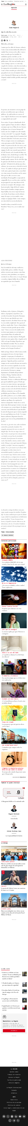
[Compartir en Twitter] (7, 40)
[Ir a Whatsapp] (10, 1120)
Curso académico (9, 1)
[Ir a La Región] (9, 4)
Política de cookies (14, 1105)
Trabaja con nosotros (14, 1074)
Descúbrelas (14, 1030)
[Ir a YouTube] (20, 1116)
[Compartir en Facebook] (4, 40)
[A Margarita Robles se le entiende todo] (14, 793)
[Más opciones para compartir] (10, 40)
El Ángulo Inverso (7, 535)
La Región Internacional (14, 1087)
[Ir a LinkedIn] (16, 1116)
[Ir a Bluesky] (24, 1116)
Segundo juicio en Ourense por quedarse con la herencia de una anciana (11, 1008)
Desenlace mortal (19, 1)
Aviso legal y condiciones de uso (14, 1108)
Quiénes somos (14, 1071)
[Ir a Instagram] (12, 1116)
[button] (26, 4)
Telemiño (14, 1090)
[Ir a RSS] (18, 1120)
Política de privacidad (14, 1102)
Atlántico (14, 1093)
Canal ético (14, 1099)
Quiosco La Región (14, 1077)
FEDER (14, 1110)
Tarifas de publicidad (14, 1080)
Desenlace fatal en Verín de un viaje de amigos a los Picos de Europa (10, 992)
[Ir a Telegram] (14, 1120)
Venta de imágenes (14, 1082)
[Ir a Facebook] (4, 1116)
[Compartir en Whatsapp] (2, 40)
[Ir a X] (8, 1116)
